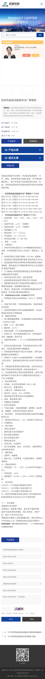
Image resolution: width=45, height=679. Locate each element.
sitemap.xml (34, 676)
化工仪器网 (18, 676)
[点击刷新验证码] (18, 609)
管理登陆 (26, 676)
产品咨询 (11, 141)
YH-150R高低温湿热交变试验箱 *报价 (22, 636)
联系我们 (33, 141)
